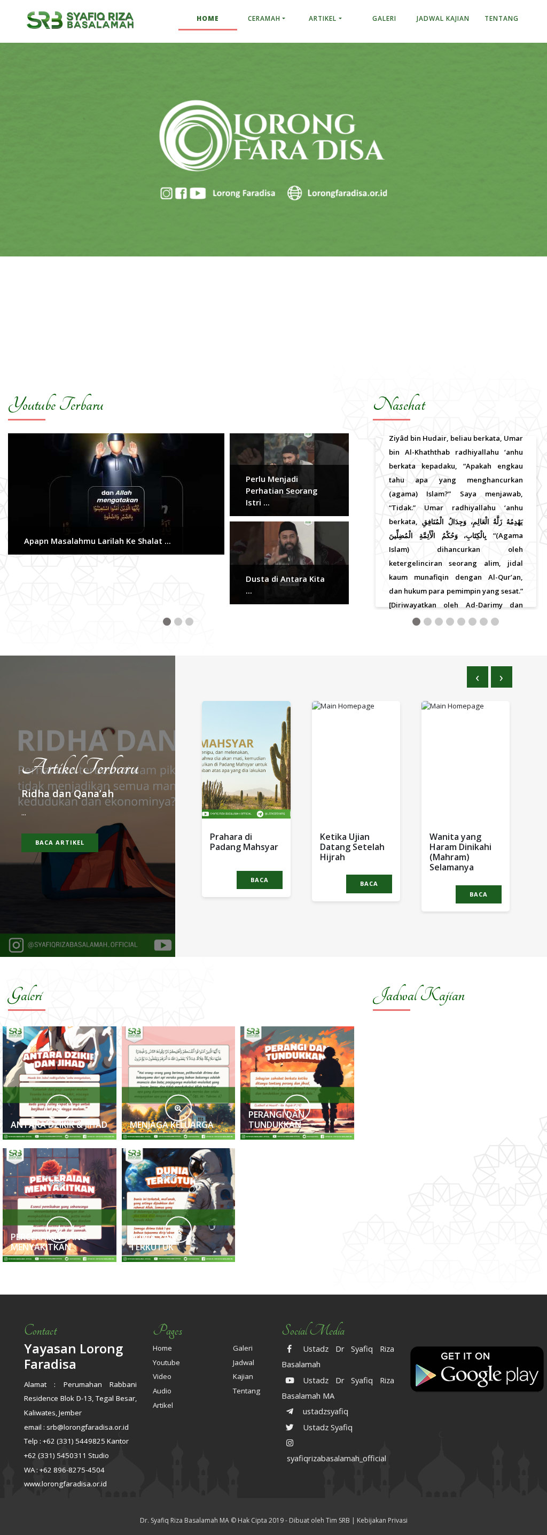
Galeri (384, 18)
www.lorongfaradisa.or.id (65, 1484)
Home (208, 18)
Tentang (502, 18)
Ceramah (264, 18)
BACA (260, 880)
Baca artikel (59, 842)
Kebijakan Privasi (382, 1520)
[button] (167, 622)
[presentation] (477, 677)
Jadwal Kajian (443, 18)
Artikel (323, 18)
